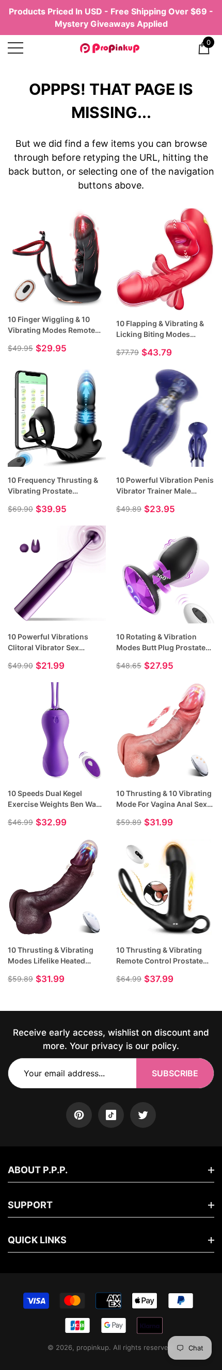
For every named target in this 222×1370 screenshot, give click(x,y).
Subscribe (175, 1073)
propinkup (92, 1347)
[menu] (15, 48)
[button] (204, 48)
